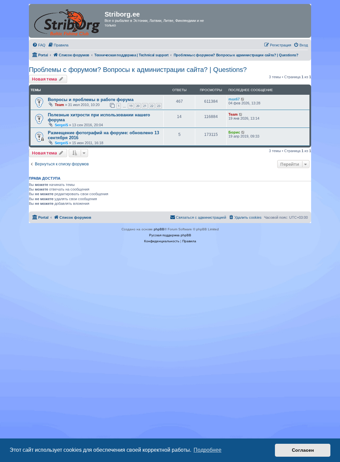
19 (130, 106)
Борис (234, 132)
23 (158, 106)
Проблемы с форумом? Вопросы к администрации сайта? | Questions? (138, 69)
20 (137, 106)
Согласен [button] (303, 450)
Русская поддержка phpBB (170, 235)
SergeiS (61, 125)
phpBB (159, 229)
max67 (234, 99)
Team (59, 105)
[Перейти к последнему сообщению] (243, 99)
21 (144, 106)
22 (151, 106)
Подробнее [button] (207, 450)
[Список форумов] (68, 21)
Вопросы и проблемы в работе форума (90, 99)
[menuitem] (38, 45)
